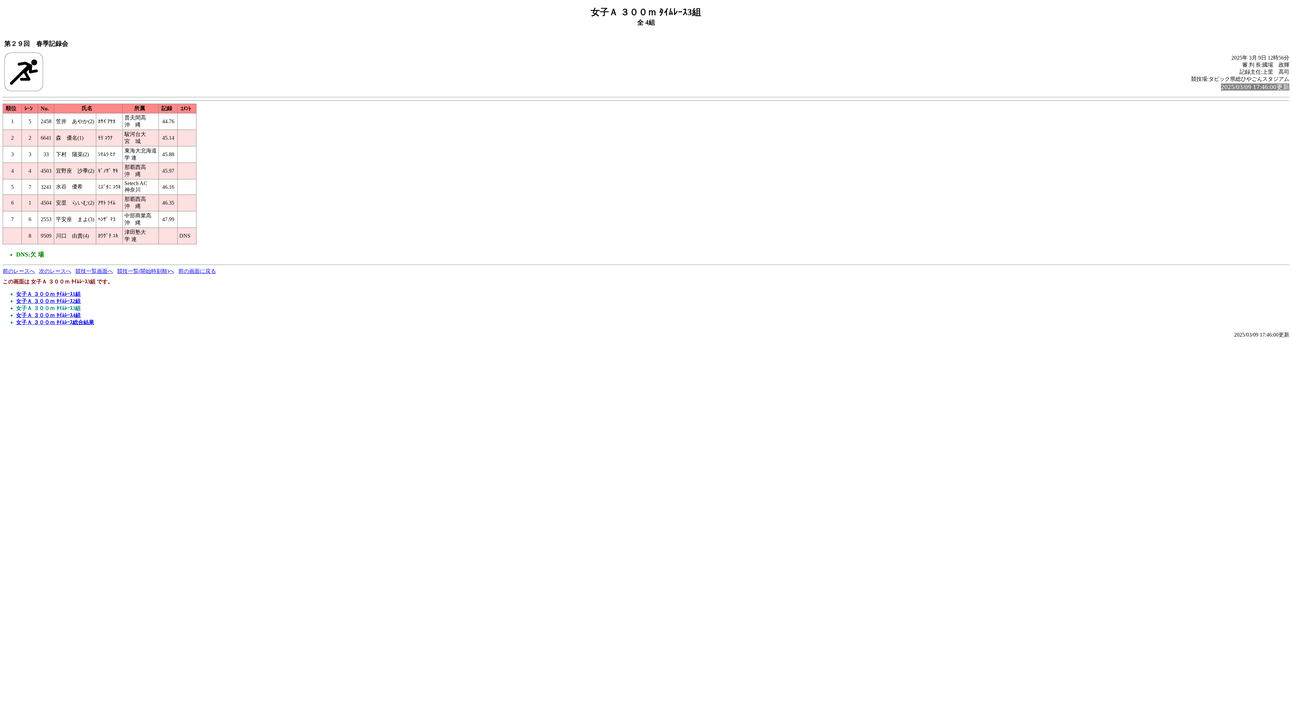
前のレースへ (19, 271)
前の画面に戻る (197, 271)
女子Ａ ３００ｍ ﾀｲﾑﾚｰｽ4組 (48, 315)
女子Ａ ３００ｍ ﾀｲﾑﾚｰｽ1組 (48, 294)
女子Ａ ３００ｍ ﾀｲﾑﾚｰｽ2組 (48, 301)
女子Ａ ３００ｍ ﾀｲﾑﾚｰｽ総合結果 (55, 322)
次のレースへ (55, 271)
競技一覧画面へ (94, 271)
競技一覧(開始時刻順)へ (145, 271)
